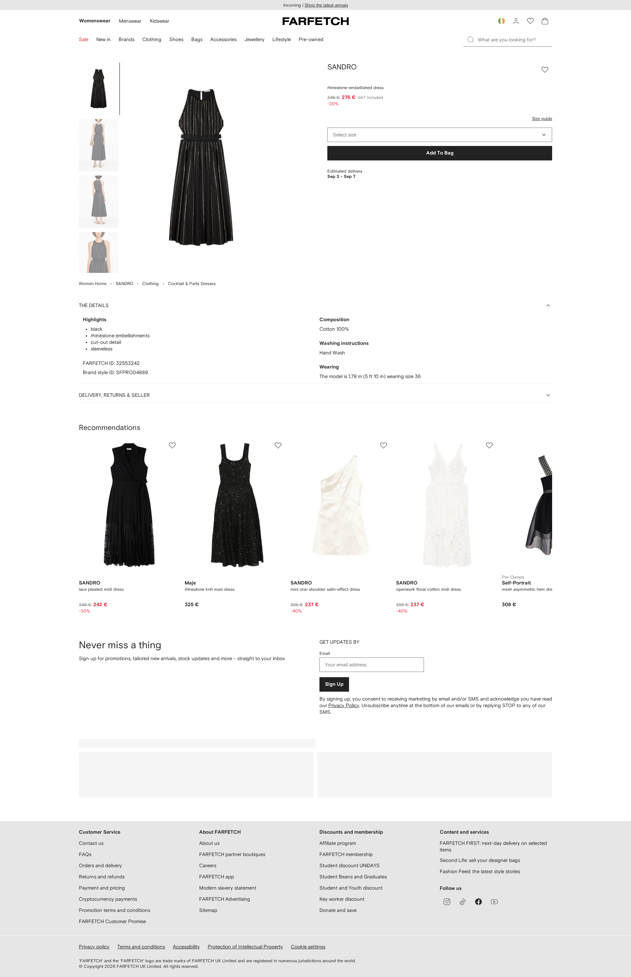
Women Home (92, 283)
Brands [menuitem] (126, 39)
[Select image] (98, 88)
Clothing (150, 283)
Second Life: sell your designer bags (480, 860)
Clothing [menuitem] (151, 39)
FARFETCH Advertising (224, 898)
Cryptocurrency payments (108, 898)
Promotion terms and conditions (114, 910)
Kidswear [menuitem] (159, 20)
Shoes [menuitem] (176, 39)
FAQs (85, 854)
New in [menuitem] (103, 39)
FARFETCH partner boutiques (232, 854)
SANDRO (124, 283)
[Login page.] (516, 21)
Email (324, 653)
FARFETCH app (216, 876)
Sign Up (334, 684)
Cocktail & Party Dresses (192, 283)
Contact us (91, 843)
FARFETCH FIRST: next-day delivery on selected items (493, 846)
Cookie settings (308, 946)
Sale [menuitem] (83, 39)
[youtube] (494, 901)
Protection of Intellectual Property (245, 946)
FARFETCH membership (346, 854)
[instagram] (447, 901)
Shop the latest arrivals (326, 5)
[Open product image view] (201, 167)
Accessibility (186, 946)
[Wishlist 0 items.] (530, 21)
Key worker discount (341, 898)
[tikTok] (463, 901)
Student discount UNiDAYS (349, 865)
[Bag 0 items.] (545, 21)
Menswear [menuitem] (130, 20)
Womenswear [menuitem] (94, 20)
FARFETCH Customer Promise (112, 921)
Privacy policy (94, 946)
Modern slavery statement (227, 887)
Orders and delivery (100, 865)
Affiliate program (337, 843)
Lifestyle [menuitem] (281, 39)
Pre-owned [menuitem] (311, 39)
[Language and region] (501, 21)
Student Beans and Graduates (353, 876)
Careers (207, 865)
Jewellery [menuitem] (255, 39)
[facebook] (478, 901)
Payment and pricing (102, 887)
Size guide (542, 118)
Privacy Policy (343, 705)
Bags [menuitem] (196, 39)
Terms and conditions (141, 946)
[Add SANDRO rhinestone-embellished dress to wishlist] (545, 69)
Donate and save (338, 910)
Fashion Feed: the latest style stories (480, 871)
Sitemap (208, 910)
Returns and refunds (102, 876)
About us (209, 843)
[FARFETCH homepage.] (316, 21)
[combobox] (439, 135)
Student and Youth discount (351, 887)
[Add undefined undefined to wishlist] (172, 445)
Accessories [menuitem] (223, 39)
